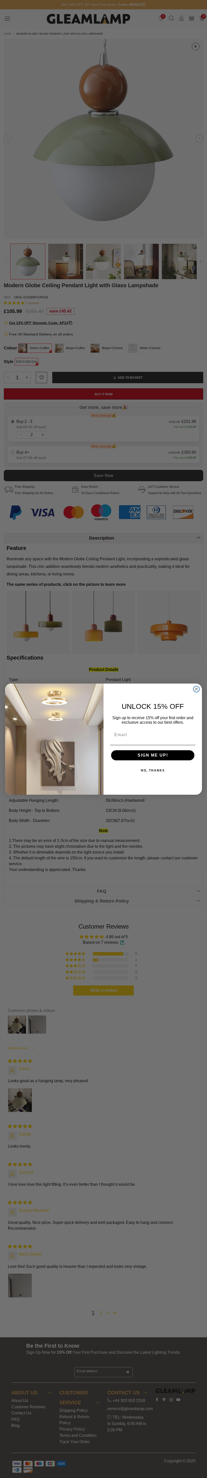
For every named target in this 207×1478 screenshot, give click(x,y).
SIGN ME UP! (153, 755)
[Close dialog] (196, 689)
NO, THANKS (153, 770)
